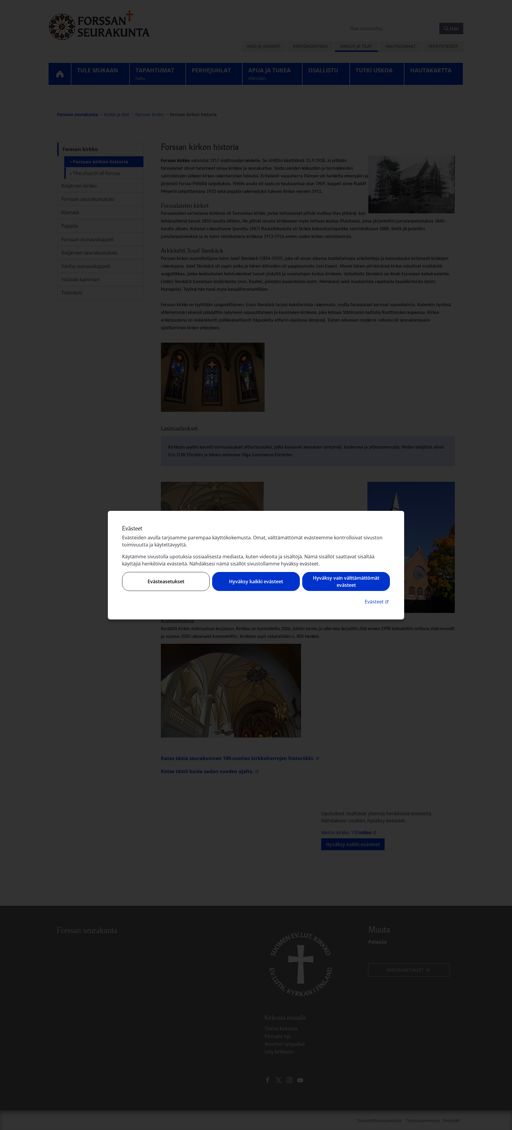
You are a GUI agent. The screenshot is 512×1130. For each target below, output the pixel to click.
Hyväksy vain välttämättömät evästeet (346, 581)
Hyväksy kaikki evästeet (256, 581)
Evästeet (377, 601)
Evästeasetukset (166, 581)
